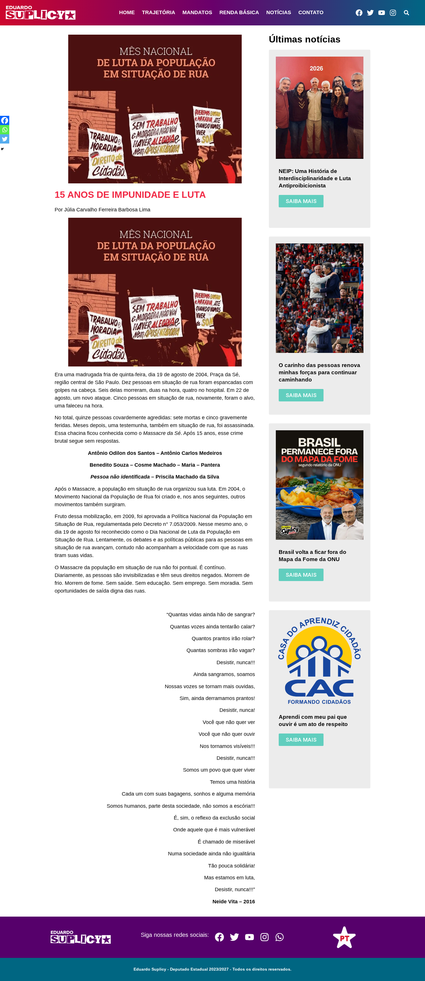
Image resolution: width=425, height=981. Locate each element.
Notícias (278, 12)
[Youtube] (381, 12)
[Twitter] (370, 12)
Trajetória (158, 12)
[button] (406, 12)
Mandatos (197, 12)
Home (127, 12)
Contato (311, 12)
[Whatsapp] (4, 129)
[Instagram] (392, 12)
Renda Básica (239, 12)
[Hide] (2, 149)
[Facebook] (359, 12)
